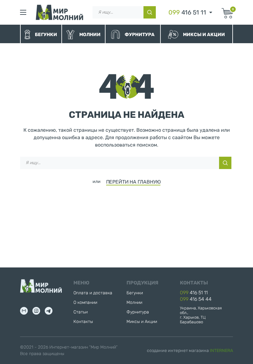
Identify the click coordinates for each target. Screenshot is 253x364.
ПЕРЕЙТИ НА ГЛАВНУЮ (133, 182)
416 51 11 (187, 12)
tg (48, 311)
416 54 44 (196, 299)
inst (36, 311)
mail (24, 311)
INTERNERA (221, 350)
